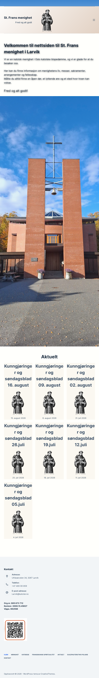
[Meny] (94, 20)
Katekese (25, 655)
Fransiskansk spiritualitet (43, 655)
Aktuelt (61, 655)
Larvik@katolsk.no (20, 594)
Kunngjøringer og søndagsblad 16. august (18, 376)
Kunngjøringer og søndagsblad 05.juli (18, 495)
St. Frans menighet (18, 17)
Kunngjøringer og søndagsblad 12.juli (81, 435)
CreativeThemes (48, 674)
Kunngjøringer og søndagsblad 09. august (49, 376)
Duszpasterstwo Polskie (77, 655)
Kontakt (7, 658)
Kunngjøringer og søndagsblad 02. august (81, 376)
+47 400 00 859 (19, 586)
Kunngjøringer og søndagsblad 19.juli (49, 435)
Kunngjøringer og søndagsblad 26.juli (18, 435)
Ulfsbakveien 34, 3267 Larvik (25, 578)
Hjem (6, 655)
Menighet (15, 655)
